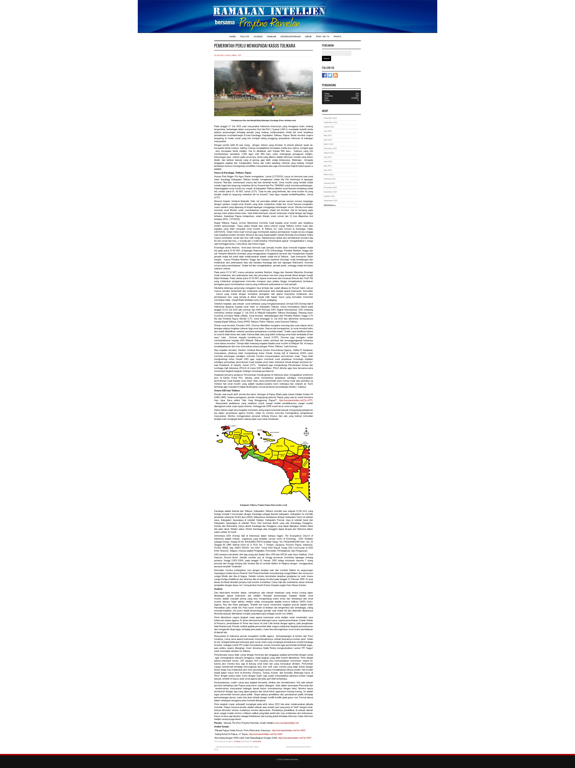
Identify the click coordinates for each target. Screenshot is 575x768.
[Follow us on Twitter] (329, 75)
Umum (308, 36)
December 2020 (330, 188)
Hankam (271, 36)
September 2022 (330, 122)
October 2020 (329, 196)
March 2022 (328, 144)
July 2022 (328, 131)
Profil (338, 36)
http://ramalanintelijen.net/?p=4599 (288, 730)
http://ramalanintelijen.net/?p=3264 (265, 734)
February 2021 (330, 179)
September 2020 (330, 201)
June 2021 (328, 161)
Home (233, 36)
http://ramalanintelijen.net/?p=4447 (294, 738)
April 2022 (328, 140)
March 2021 (328, 175)
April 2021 (328, 170)
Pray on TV (322, 36)
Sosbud (258, 36)
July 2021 (328, 157)
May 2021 (328, 166)
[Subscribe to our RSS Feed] (335, 75)
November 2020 (330, 192)
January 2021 (329, 183)
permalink (257, 741)
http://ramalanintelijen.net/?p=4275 (295, 400)
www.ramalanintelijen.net (287, 723)
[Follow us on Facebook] (324, 75)
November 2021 (330, 148)
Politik (244, 36)
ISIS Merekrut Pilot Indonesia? (299, 747)
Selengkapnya (330, 205)
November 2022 (330, 118)
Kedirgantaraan (291, 36)
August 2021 (329, 153)
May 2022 (328, 135)
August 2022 (329, 127)
